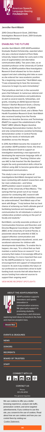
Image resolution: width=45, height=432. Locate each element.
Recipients (9, 352)
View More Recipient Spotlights (18, 281)
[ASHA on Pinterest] (35, 378)
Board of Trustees (14, 358)
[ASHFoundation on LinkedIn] (15, 378)
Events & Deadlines (14, 335)
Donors (8, 346)
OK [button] (22, 428)
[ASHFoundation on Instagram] (22, 378)
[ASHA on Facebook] (9, 378)
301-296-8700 (22, 392)
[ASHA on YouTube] (28, 378)
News (6, 340)
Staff (7, 364)
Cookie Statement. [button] (12, 422)
